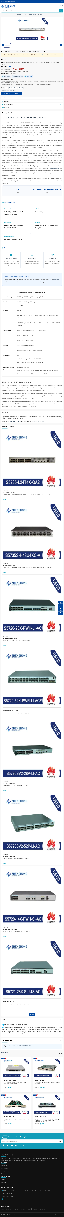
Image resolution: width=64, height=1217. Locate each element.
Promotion (4, 1052)
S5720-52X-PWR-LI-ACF (10, 711)
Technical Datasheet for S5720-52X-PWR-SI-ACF (19, 1045)
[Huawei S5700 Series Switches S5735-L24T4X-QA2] (32, 460)
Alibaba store (6, 1199)
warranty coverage (54, 168)
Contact (60, 610)
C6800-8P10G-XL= (9, 1117)
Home (3, 14)
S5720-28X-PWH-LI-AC (10, 638)
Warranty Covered (18, 76)
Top (60, 614)
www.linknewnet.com (57, 1214)
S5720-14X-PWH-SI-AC (10, 929)
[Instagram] (24, 1146)
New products (4, 1168)
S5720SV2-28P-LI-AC (9, 783)
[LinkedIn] (16, 1146)
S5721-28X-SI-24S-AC (9, 1002)
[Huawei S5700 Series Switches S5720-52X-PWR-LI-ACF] (32, 678)
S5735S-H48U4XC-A (9, 565)
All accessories (5, 1173)
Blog (29, 1209)
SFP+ (15, 87)
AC (6, 87)
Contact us (3, 1185)
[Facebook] (4, 1146)
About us (3, 1182)
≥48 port (20, 87)
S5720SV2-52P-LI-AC (9, 856)
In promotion (4, 1165)
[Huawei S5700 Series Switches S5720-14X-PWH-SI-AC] (32, 897)
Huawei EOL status (42, 54)
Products (8, 14)
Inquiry (17, 93)
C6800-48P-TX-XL (41, 1117)
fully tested (56, 279)
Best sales (3, 1171)
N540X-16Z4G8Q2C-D (10, 1080)
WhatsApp (60, 603)
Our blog (3, 1179)
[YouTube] (12, 1146)
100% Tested (7, 76)
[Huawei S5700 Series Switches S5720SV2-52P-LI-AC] (32, 824)
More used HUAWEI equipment (9, 90)
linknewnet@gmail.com (38, 421)
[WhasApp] (21, 1146)
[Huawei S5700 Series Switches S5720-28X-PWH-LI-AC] (32, 606)
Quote (60, 606)
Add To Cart (7, 93)
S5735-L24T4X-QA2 (9, 492)
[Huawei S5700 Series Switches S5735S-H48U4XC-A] (32, 533)
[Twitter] (7, 1146)
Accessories (23, 1209)
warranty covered (11, 282)
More (32, 1014)
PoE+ (10, 87)
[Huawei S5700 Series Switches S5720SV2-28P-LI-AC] (32, 751)
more (4, 499)
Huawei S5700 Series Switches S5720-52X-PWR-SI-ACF (27, 14)
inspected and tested (23, 166)
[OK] (60, 1141)
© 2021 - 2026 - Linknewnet (8, 1214)
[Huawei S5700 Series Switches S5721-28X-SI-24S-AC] (32, 969)
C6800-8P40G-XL (40, 1080)
